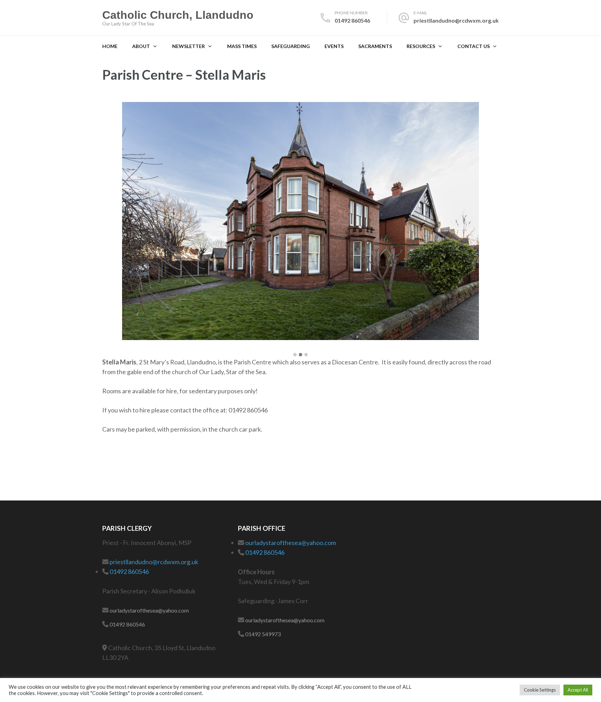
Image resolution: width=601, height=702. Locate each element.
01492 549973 (263, 634)
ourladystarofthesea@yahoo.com (149, 610)
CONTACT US (473, 46)
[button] (295, 355)
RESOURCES (421, 46)
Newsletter (188, 46)
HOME (110, 46)
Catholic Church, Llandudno (178, 15)
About (141, 46)
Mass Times (242, 46)
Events (334, 46)
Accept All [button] (578, 690)
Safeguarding (290, 46)
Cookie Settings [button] (540, 690)
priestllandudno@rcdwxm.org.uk (456, 20)
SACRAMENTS (375, 46)
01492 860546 (352, 20)
